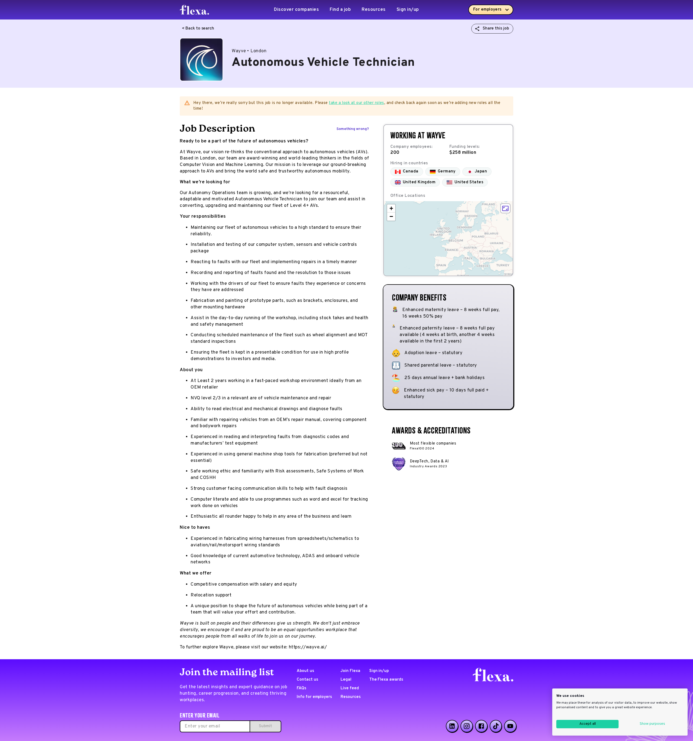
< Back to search (198, 28)
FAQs (301, 688)
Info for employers (314, 697)
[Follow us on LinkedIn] (452, 726)
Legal (346, 679)
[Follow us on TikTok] (496, 726)
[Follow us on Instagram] (466, 726)
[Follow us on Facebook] (481, 726)
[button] (391, 208)
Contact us (307, 679)
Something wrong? (352, 129)
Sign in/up (408, 10)
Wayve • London (249, 51)
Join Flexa (350, 671)
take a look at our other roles (356, 103)
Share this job (496, 28)
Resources (374, 10)
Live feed (350, 688)
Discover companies (296, 10)
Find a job (340, 10)
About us (305, 671)
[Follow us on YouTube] (510, 726)
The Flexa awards (386, 679)
